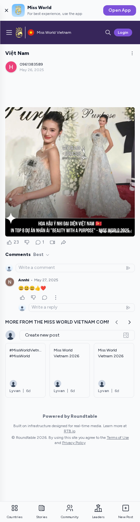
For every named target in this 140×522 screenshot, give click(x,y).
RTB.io (69, 431)
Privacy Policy (74, 442)
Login (123, 32)
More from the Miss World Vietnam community (65, 322)
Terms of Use (118, 437)
